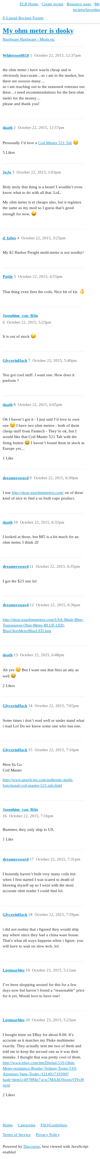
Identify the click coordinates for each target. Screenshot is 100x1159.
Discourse (31, 1146)
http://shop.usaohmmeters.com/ (38, 492)
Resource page (79, 4)
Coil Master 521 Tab (55, 143)
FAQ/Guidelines (54, 1125)
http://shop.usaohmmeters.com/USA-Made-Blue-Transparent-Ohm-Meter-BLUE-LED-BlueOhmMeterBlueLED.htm (43, 625)
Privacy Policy (48, 1135)
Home (8, 1125)
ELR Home (29, 4)
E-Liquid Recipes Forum (23, 18)
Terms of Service (17, 1135)
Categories (26, 1125)
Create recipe (52, 4)
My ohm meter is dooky (38, 30)
